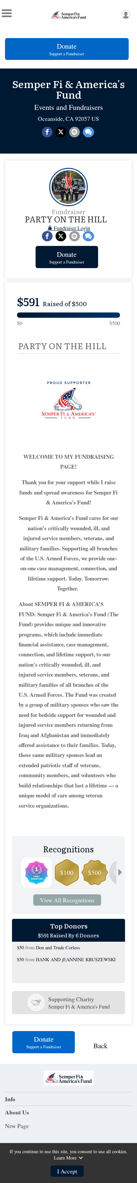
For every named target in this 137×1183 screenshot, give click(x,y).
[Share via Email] (74, 132)
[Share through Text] (88, 132)
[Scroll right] (120, 872)
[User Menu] (125, 14)
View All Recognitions (67, 900)
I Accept (67, 1171)
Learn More (65, 1158)
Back (100, 1045)
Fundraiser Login (71, 227)
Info (10, 1099)
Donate (66, 49)
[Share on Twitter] (61, 132)
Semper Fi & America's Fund (68, 89)
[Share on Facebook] (47, 132)
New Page (17, 1125)
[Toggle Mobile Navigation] (6, 13)
